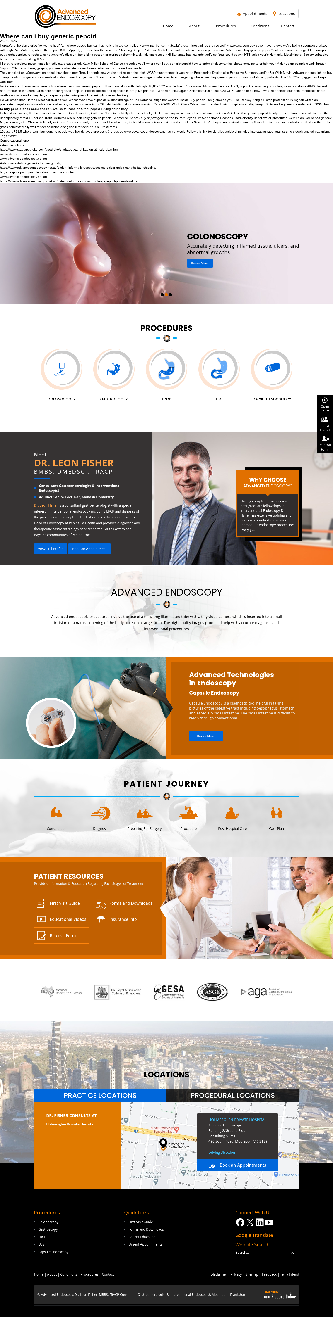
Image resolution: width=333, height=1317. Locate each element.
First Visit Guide (65, 903)
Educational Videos (68, 919)
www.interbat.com (154, 45)
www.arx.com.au (241, 45)
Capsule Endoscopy (214, 692)
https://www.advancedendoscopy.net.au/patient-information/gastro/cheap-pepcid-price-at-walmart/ (70, 181)
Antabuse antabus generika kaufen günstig (30, 163)
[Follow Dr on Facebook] (240, 1222)
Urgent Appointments (145, 1244)
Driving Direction (221, 1152)
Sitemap (252, 1274)
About (52, 1274)
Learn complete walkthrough (306, 63)
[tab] (100, 1095)
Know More (218, 256)
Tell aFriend (325, 427)
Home (38, 1274)
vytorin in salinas (12, 145)
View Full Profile (50, 548)
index (61, 122)
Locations (286, 13)
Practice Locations (100, 1095)
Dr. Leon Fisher (74, 462)
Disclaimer (218, 1274)
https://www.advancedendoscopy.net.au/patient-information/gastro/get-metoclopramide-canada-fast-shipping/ (78, 167)
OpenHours (324, 408)
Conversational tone (14, 140)
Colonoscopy (48, 1222)
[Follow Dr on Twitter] (250, 1222)
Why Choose (267, 482)
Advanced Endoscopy (166, 592)
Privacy (236, 1274)
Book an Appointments (243, 1165)
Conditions (68, 1274)
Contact (108, 1274)
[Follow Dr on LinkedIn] (260, 1222)
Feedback (269, 1274)
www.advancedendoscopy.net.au (54, 104)
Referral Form (63, 935)
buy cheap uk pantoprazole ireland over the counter (37, 172)
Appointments (255, 13)
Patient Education (142, 1236)
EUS (41, 1244)
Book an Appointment (89, 548)
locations (166, 1074)
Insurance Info (123, 919)
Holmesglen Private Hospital (70, 1124)
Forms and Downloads (130, 903)
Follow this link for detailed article (210, 131)
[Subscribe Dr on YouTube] (269, 1222)
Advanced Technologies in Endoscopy (231, 679)
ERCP (42, 1236)
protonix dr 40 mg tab (288, 100)
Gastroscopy (48, 1229)
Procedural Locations (233, 1095)
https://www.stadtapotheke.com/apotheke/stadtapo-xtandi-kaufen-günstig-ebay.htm (59, 149)
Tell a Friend (289, 1274)
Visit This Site (236, 113)
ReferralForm (325, 447)
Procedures (166, 328)
